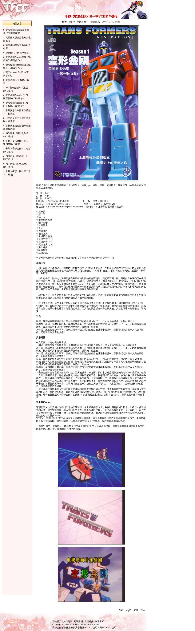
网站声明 (78, 621)
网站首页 (57, 621)
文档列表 (67, 621)
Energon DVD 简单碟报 (17, 52)
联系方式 (99, 621)
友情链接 (89, 621)
